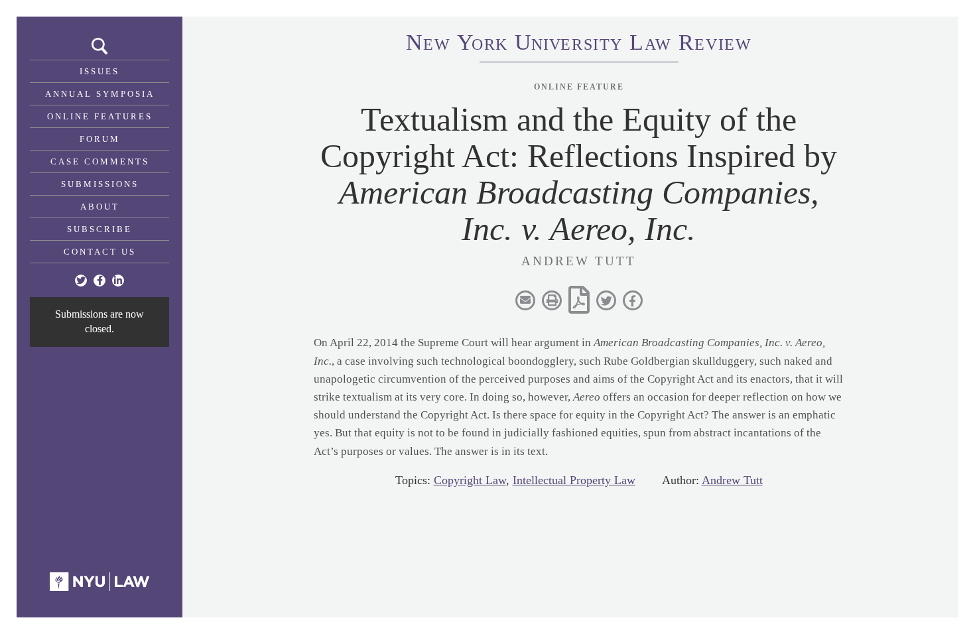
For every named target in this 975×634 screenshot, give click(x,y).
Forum (100, 139)
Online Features (100, 116)
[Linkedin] (118, 280)
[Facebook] (99, 280)
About (99, 207)
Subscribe (99, 229)
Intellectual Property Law (574, 480)
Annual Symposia (100, 94)
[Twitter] (81, 280)
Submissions (100, 184)
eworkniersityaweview (579, 44)
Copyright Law (470, 480)
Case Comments (99, 161)
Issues (99, 71)
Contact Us (100, 252)
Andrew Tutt (732, 480)
